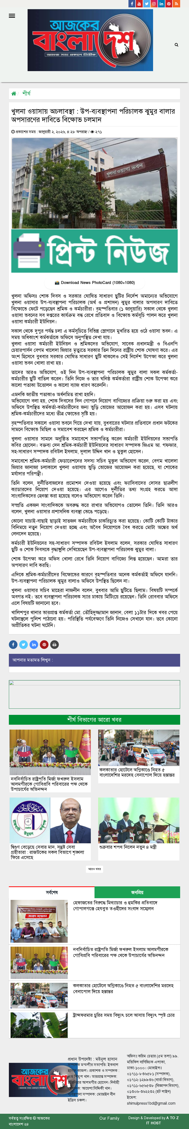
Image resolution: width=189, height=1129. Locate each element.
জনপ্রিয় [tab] (137, 892)
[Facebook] (132, 3)
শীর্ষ (26, 93)
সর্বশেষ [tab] (52, 892)
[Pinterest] (169, 3)
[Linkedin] (161, 3)
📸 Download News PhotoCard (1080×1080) (95, 282)
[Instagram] (154, 3)
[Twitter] (147, 3)
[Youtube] (139, 3)
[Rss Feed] (176, 3)
